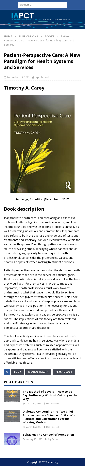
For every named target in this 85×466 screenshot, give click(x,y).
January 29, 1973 (34, 439)
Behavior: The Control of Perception (48, 434)
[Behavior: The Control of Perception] (12, 439)
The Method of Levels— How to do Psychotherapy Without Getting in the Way (50, 395)
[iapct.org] (42, 27)
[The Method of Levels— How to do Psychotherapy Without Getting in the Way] (12, 396)
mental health (38, 372)
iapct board (42, 77)
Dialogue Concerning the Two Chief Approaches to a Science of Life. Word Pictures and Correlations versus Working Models (50, 417)
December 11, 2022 (18, 77)
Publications (28, 36)
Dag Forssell (52, 403)
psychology (64, 372)
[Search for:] (42, 4)
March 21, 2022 (33, 403)
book (17, 372)
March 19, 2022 (33, 426)
